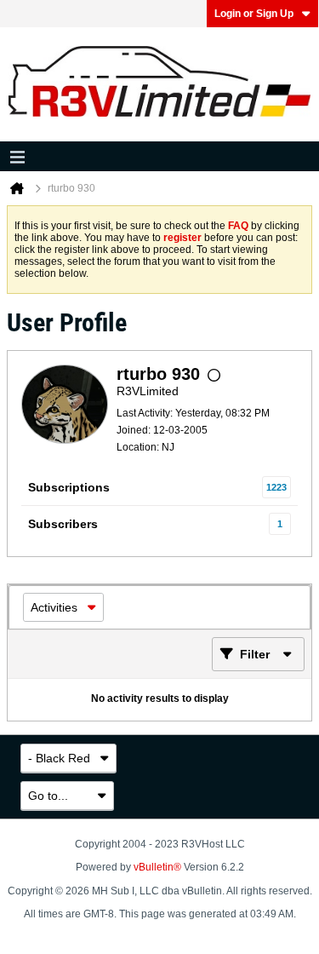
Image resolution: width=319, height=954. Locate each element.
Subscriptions (69, 487)
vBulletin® (157, 867)
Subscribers (63, 524)
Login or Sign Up (253, 14)
